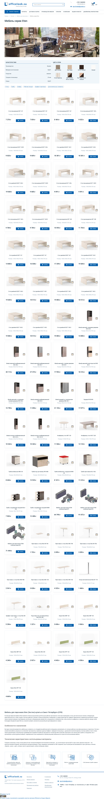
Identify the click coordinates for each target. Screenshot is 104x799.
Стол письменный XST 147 (40, 111)
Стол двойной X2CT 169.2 (16, 327)
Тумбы (13, 86)
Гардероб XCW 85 (88, 399)
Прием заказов (31, 779)
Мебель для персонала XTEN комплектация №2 (88, 508)
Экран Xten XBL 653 (40, 652)
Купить (22, 120)
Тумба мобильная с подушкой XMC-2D (64, 472)
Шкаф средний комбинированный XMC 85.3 (40, 400)
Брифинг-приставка (40, 86)
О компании (66, 11)
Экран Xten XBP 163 (15, 652)
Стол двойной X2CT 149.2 (88, 291)
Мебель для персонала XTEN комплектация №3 (15, 544)
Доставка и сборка (34, 11)
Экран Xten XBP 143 (88, 615)
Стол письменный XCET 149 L (88, 111)
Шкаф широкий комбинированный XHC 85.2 (15, 364)
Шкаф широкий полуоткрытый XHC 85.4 (88, 364)
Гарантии (58, 11)
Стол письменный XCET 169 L (40, 147)
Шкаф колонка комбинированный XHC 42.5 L (15, 436)
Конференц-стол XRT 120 (64, 435)
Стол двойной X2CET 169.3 (15, 291)
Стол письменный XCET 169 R (40, 183)
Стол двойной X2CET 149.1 (64, 147)
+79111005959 (81, 2)
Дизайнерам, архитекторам (90, 11)
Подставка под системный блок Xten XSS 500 (40, 616)
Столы (7, 86)
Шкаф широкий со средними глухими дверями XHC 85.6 (15, 400)
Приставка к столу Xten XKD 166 (64, 579)
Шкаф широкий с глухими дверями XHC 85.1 (64, 364)
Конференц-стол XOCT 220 (88, 435)
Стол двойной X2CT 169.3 (64, 327)
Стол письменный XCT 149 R (88, 183)
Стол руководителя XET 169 (64, 219)
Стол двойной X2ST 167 (64, 255)
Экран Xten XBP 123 (64, 615)
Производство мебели (48, 11)
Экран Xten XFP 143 (88, 652)
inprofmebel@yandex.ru (79, 6)
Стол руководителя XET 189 (88, 219)
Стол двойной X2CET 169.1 (88, 255)
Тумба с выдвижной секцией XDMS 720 (40, 508)
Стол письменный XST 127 (15, 111)
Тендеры (47, 779)
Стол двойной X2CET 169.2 (15, 183)
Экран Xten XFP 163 (15, 688)
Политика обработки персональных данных (14, 783)
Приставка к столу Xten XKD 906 (15, 579)
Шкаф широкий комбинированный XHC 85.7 (39, 364)
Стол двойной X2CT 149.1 (40, 291)
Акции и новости (76, 11)
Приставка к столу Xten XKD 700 (64, 543)
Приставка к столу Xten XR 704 (40, 543)
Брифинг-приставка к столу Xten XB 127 (15, 616)
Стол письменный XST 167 (64, 111)
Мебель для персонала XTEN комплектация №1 (64, 508)
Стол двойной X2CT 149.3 (40, 327)
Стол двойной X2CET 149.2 (88, 147)
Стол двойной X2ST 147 (39, 255)
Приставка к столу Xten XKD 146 (40, 579)
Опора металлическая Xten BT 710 (88, 579)
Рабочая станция (28, 86)
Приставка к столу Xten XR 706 (88, 543)
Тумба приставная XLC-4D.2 (88, 471)
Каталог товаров (13, 11)
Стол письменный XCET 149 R (16, 147)
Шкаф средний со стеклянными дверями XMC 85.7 (64, 400)
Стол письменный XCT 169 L (15, 219)
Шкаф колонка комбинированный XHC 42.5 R (40, 436)
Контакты (24, 11)
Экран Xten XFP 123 (64, 652)
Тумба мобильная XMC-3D (16, 471)
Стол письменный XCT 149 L (64, 183)
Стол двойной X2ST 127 (15, 255)
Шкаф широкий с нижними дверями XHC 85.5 (88, 328)
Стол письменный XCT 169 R (40, 219)
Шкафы (19, 86)
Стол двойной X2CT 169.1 (64, 291)
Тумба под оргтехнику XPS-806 (40, 471)
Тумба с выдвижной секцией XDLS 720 (15, 508)
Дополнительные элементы (55, 86)
